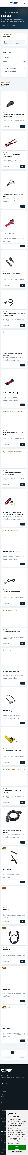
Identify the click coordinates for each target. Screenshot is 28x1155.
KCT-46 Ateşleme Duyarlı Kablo (12, 750)
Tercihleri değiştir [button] (17, 1151)
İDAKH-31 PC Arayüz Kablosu (11, 591)
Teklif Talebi (3, 1099)
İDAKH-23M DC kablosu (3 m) (11, 552)
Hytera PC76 (6, 1029)
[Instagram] (2, 1083)
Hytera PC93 (6, 909)
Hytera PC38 (6, 949)
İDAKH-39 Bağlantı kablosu (11, 671)
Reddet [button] (17, 1149)
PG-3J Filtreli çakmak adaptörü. (12, 273)
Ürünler (8, 25)
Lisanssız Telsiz (4, 1110)
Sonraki (22, 1057)
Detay (22, 126)
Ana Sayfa (3, 25)
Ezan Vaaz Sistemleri (5, 1126)
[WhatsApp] (6, 1083)
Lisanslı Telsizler (4, 1115)
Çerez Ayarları (4, 1102)
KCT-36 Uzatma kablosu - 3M (11, 631)
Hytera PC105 (7, 870)
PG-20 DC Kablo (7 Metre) (10, 393)
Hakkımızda (3, 1091)
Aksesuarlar (3, 1113)
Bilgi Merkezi (3, 1094)
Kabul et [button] (17, 1146)
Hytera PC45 (6, 989)
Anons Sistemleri (4, 1124)
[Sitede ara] (25, 3)
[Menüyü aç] (3, 3)
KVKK (2, 1152)
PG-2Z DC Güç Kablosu (9, 234)
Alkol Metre (3, 1121)
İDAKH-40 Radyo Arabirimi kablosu (13, 711)
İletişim (2, 1096)
